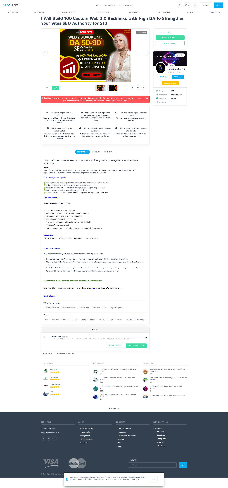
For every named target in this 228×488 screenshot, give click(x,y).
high (111, 319)
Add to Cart (116, 345)
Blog (119, 446)
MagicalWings (55, 384)
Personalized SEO (99, 307)
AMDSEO (53, 370)
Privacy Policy (85, 432)
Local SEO (191, 12)
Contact (178, 77)
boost (92, 319)
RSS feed (121, 439)
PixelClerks (161, 442)
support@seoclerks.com (50, 433)
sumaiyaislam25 (176, 69)
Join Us (133, 460)
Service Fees (85, 443)
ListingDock (161, 439)
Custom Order (170, 83)
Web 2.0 (71, 353)
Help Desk (51, 428)
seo (46, 319)
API (118, 443)
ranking (83, 319)
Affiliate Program (124, 428)
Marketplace (47, 353)
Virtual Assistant (164, 12)
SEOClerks (161, 431)
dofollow (102, 319)
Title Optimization (52, 307)
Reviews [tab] (96, 152)
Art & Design (39, 12)
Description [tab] (82, 152)
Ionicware (158, 428)
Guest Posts (215, 12)
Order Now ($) (137, 345)
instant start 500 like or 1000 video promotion (167, 395)
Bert (51, 392)
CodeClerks (161, 435)
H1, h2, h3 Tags (84, 307)
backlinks (55, 319)
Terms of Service (86, 428)
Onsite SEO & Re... (103, 12)
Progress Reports (116, 307)
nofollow (129, 319)
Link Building (13, 12)
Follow (164, 77)
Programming (134, 12)
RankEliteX (54, 377)
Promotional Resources (126, 436)
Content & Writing (69, 12)
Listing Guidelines (86, 439)
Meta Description (68, 307)
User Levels (121, 432)
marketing (140, 319)
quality (119, 319)
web (64, 319)
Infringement (85, 436)
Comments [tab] (108, 152)
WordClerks (161, 446)
